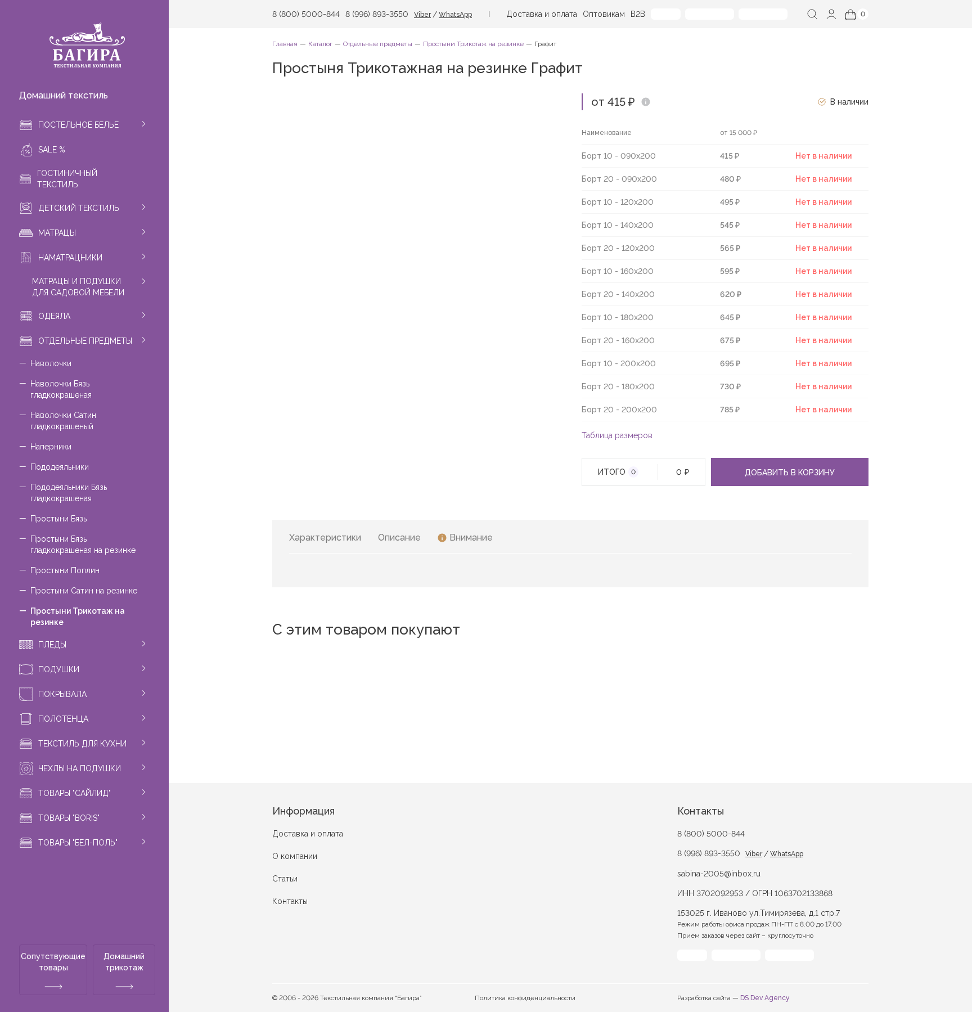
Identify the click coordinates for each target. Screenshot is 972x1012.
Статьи (285, 878)
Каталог (320, 44)
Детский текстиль (78, 208)
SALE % (51, 149)
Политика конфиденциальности (525, 998)
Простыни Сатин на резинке (83, 590)
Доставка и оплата (541, 14)
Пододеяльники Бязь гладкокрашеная (68, 493)
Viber (422, 15)
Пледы (52, 644)
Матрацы (57, 232)
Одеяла (54, 316)
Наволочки (50, 363)
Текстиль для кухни (82, 743)
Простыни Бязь (58, 518)
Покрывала (62, 694)
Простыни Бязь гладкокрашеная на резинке (83, 544)
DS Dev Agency (765, 998)
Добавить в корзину (790, 472)
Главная (285, 44)
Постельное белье (78, 124)
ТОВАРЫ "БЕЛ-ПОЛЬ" (78, 842)
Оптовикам (604, 14)
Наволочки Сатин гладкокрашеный (63, 421)
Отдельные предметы (85, 340)
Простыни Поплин (65, 570)
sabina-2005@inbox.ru (718, 873)
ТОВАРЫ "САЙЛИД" (74, 793)
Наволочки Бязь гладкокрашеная (61, 389)
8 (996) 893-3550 (376, 14)
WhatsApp (455, 15)
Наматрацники (70, 257)
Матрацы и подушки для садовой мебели (78, 287)
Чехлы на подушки (79, 768)
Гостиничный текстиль (67, 179)
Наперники (50, 446)
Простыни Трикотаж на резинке (77, 616)
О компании (294, 856)
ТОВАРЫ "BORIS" (69, 817)
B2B (638, 14)
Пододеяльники (59, 466)
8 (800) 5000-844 (306, 14)
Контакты (290, 901)
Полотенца (63, 718)
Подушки (58, 669)
